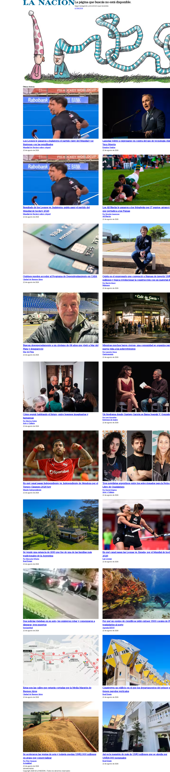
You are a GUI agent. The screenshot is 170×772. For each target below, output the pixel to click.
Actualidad (27, 763)
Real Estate (27, 561)
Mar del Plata (28, 352)
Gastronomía (108, 354)
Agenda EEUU (109, 628)
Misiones (106, 285)
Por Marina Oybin (30, 421)
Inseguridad (28, 628)
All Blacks (107, 217)
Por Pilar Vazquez (30, 761)
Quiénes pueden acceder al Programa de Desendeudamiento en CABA (60, 276)
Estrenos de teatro (110, 420)
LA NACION (79, 8)
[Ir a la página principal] (49, 4)
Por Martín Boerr (109, 283)
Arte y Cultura (29, 423)
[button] (61, 113)
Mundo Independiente (32, 490)
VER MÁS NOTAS (28, 768)
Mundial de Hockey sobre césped (37, 148)
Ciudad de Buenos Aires (33, 280)
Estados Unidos (109, 148)
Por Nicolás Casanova (111, 214)
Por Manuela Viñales (31, 559)
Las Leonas (107, 559)
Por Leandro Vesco (110, 352)
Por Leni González (109, 417)
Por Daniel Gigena (110, 490)
